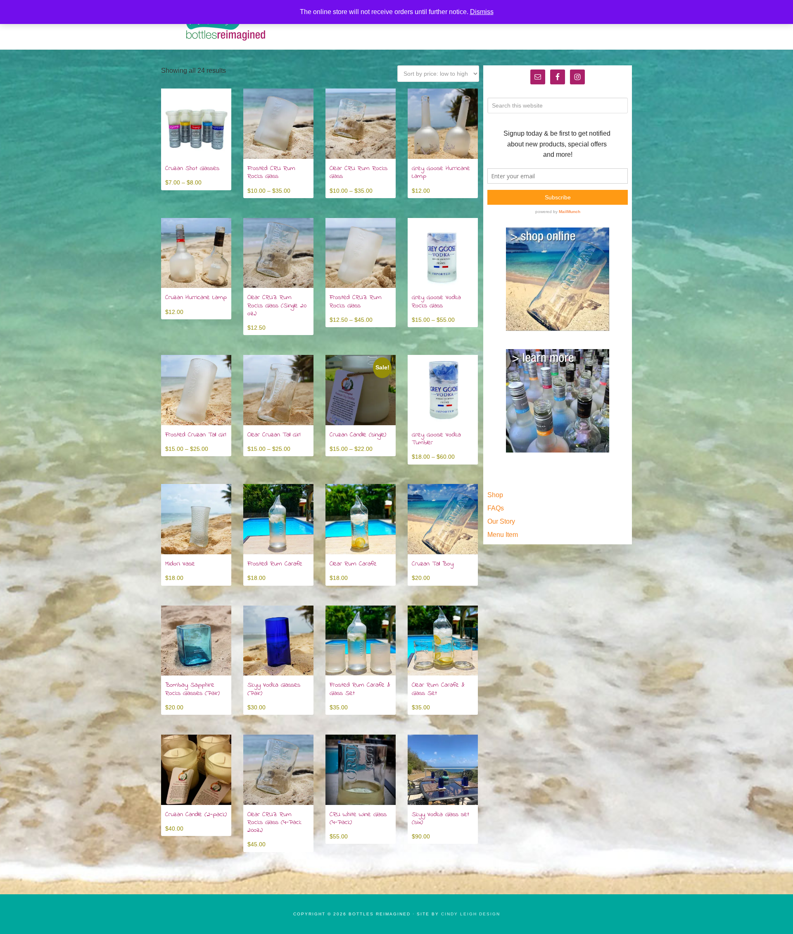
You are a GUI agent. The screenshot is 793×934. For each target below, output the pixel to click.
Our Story (501, 521)
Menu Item (502, 534)
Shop (495, 494)
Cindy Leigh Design (470, 914)
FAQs (495, 508)
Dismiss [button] (482, 11)
